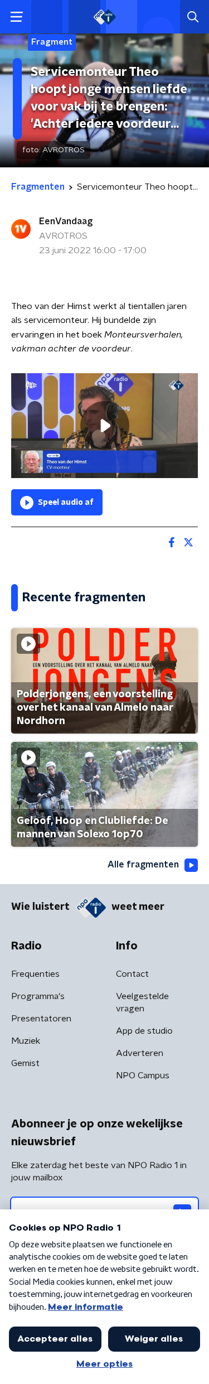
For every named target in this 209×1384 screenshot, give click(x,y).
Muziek (25, 1040)
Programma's (38, 996)
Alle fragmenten (143, 864)
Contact (132, 974)
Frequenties (35, 974)
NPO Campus (142, 1075)
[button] (16, 17)
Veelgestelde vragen (142, 1002)
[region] (104, 425)
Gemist (25, 1063)
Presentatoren (41, 1018)
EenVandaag (66, 221)
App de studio (144, 1030)
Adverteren (139, 1053)
